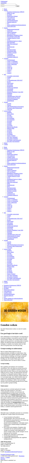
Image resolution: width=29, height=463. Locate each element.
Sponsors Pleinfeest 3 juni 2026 (15, 92)
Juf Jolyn (9, 131)
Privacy (3, 457)
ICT (8, 23)
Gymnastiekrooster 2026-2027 (15, 80)
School (5, 10)
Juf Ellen (9, 124)
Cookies (8, 457)
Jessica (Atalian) (11, 135)
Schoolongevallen (11, 51)
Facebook (3, 454)
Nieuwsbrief (10, 83)
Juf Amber (9, 116)
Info (5, 74)
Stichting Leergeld (11, 52)
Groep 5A (9, 67)
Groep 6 (9, 70)
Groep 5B (9, 68)
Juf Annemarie (11, 119)
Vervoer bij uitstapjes (12, 99)
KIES (8, 45)
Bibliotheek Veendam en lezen (15, 35)
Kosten (9, 81)
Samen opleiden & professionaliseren (16, 25)
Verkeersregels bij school (13, 97)
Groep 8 (9, 73)
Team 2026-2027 (11, 26)
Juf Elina (9, 122)
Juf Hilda (9, 130)
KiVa (8, 48)
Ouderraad (9, 30)
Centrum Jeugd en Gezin (13, 38)
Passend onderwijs (12, 22)
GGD (8, 39)
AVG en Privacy (11, 33)
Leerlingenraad (11, 60)
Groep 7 (9, 71)
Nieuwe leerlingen (11, 32)
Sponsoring (10, 90)
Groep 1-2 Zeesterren (12, 63)
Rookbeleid (10, 86)
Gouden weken (11, 19)
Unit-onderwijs (11, 17)
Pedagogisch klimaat (12, 16)
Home (5, 9)
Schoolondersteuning (12, 20)
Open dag (9, 109)
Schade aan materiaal (12, 87)
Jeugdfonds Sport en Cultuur (14, 41)
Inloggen (3, 459)
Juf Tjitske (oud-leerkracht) (14, 140)
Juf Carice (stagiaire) (12, 137)
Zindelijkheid (10, 100)
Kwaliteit (9, 14)
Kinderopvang (10, 47)
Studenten (9, 93)
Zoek (18, 6)
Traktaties (9, 95)
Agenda (9, 103)
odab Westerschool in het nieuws (15, 106)
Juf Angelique (10, 118)
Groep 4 (9, 65)
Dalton (5, 143)
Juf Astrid (9, 121)
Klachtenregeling (11, 49)
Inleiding (9, 112)
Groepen (6, 58)
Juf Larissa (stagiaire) (12, 138)
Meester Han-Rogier (12, 127)
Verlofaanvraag (11, 55)
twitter (13, 454)
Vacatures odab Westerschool (14, 108)
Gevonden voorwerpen (13, 76)
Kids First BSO (11, 42)
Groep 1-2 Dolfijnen (12, 61)
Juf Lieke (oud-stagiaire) (13, 141)
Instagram (8, 454)
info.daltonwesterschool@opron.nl (13, 451)
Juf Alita (9, 115)
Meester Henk (10, 128)
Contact (6, 144)
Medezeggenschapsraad (13, 29)
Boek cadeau (10, 114)
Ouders (6, 28)
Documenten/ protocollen (13, 36)
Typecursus (10, 54)
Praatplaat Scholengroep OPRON (15, 12)
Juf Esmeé (9, 125)
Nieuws (9, 105)
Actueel (6, 102)
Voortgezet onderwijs (12, 57)
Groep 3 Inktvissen (12, 64)
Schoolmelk (10, 89)
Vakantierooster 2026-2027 (14, 96)
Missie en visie (11, 13)
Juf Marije (9, 132)
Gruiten (9, 77)
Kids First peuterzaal (12, 44)
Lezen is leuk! (7, 111)
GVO (8, 79)
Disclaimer (22, 456)
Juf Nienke (10, 134)
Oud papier (10, 84)
